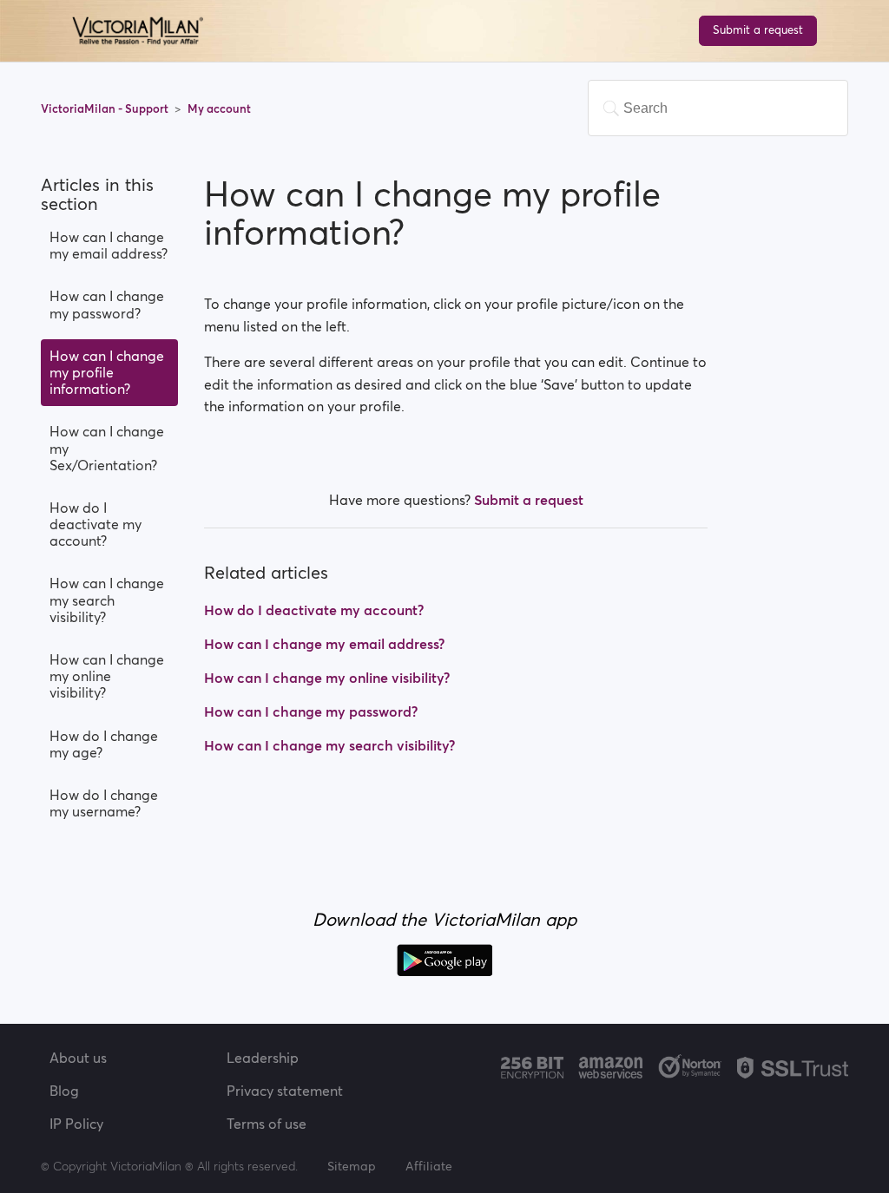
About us (78, 1057)
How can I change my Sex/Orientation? (106, 448)
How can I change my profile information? (106, 372)
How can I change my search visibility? (106, 599)
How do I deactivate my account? (95, 524)
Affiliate (428, 1166)
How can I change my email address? (108, 245)
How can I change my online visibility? (106, 676)
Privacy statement (285, 1090)
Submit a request (758, 30)
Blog (64, 1090)
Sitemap (351, 1166)
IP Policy (76, 1123)
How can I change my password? (106, 304)
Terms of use (266, 1123)
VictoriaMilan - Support (106, 109)
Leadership (263, 1057)
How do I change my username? (103, 803)
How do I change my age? (103, 744)
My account (219, 109)
